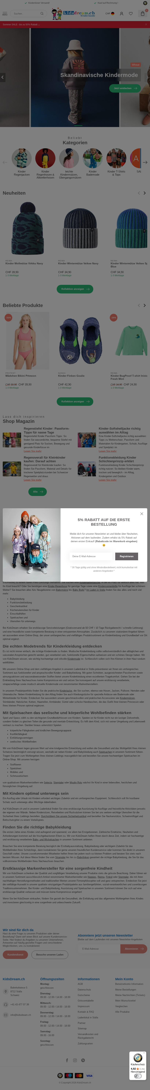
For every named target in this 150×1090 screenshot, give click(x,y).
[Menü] (144, 1054)
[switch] (138, 1076)
